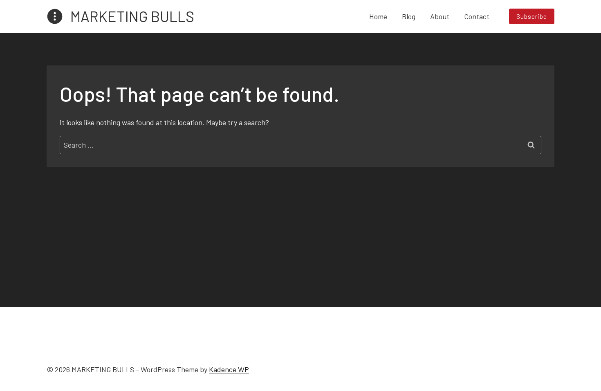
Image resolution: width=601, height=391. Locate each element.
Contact (476, 16)
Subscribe (531, 16)
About (439, 16)
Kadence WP (229, 369)
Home (378, 16)
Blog (408, 16)
